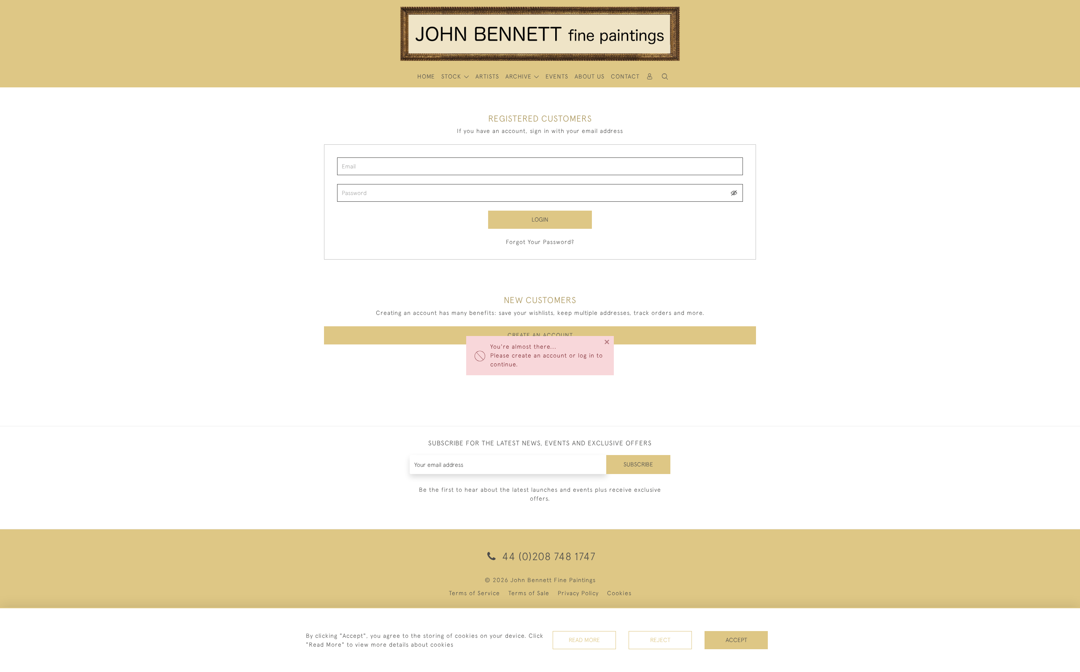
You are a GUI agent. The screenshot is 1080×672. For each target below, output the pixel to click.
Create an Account (540, 335)
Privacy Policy (578, 593)
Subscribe (638, 464)
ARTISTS (487, 76)
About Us (590, 76)
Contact (625, 76)
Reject (660, 640)
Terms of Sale (528, 593)
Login (540, 219)
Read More (584, 640)
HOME (426, 76)
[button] (665, 76)
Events (556, 76)
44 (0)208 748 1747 (547, 556)
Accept (736, 640)
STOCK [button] (452, 76)
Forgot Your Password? (540, 241)
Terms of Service (474, 593)
